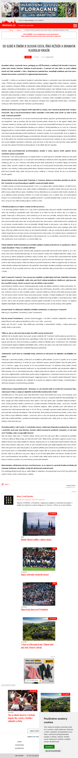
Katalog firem (20, 499)
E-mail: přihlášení (19, 755)
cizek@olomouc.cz (70, 487)
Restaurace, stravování (31, 499)
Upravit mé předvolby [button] (53, 751)
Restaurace (42, 499)
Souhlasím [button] (49, 747)
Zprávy (11, 30)
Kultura (19, 30)
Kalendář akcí (19, 748)
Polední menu (19, 745)
